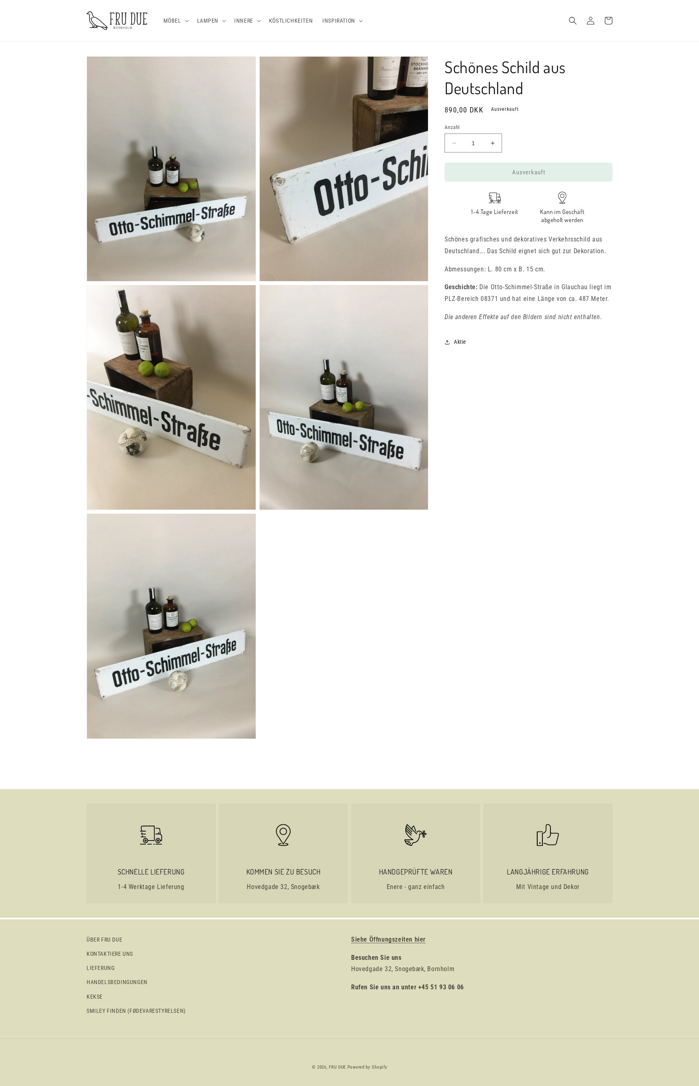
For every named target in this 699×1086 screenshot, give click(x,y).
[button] (175, 20)
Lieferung (100, 968)
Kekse (95, 996)
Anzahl (452, 127)
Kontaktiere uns (110, 954)
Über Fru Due (104, 939)
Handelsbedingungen (117, 982)
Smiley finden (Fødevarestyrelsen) (136, 1011)
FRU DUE (337, 1067)
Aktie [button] (460, 342)
